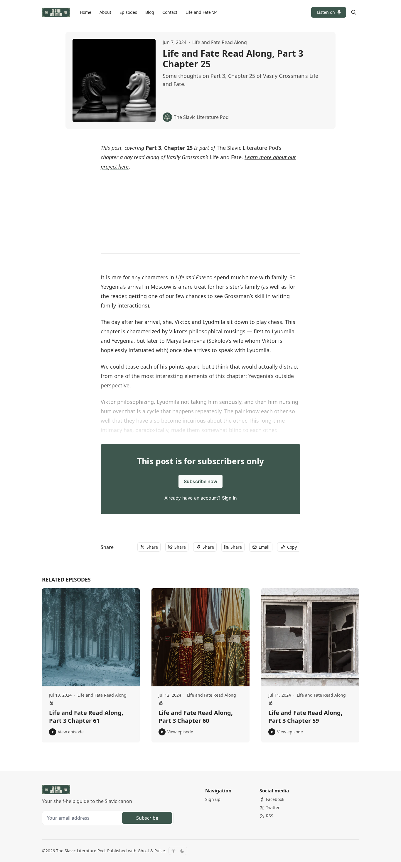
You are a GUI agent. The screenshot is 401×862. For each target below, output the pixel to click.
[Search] (353, 12)
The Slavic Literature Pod (80, 850)
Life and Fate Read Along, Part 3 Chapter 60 (196, 717)
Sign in (229, 498)
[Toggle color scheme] (178, 851)
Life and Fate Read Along (219, 42)
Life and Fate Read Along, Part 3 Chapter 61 (86, 717)
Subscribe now (200, 481)
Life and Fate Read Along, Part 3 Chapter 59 (305, 717)
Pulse (159, 850)
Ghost (143, 850)
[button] (328, 12)
